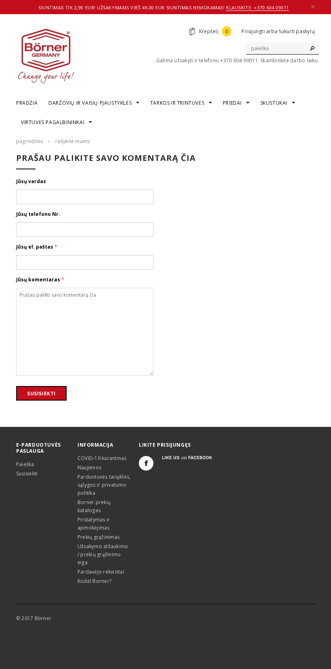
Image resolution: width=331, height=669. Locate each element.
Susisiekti (27, 473)
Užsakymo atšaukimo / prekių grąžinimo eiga (103, 554)
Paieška (25, 464)
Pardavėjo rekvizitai (101, 571)
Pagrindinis (29, 141)
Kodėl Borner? (94, 581)
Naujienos (89, 467)
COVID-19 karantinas (102, 458)
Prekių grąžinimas (98, 537)
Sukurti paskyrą (297, 31)
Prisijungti (253, 31)
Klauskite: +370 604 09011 (257, 7)
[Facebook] (146, 463)
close (313, 6)
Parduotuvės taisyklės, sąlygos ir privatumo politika (104, 484)
